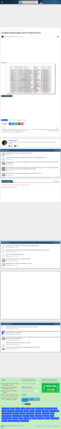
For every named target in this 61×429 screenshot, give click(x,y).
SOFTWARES (39, 416)
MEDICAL (38, 411)
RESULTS (19, 120)
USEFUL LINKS (55, 418)
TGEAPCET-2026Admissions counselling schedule (18, 259)
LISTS (32, 411)
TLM (35, 418)
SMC (32, 416)
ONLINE (38, 413)
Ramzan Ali (12, 140)
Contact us (43, 426)
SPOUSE (46, 416)
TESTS (16, 418)
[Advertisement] (30, 16)
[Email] (22, 124)
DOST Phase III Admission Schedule (15, 254)
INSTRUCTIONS (49, 408)
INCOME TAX (40, 408)
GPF (33, 408)
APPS (13, 408)
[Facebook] (10, 124)
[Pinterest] (19, 124)
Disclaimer (49, 426)
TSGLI (48, 418)
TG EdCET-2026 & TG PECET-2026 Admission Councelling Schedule (22, 245)
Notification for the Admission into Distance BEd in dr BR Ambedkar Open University (27, 250)
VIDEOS (5, 420)
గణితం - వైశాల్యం (6, 390)
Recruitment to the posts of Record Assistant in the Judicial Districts (23, 173)
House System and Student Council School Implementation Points (23, 347)
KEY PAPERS (11, 411)
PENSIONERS (46, 413)
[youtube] (15, 146)
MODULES (16, 413)
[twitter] (17, 146)
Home (2, 29)
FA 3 (18, 408)
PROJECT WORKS (6, 416)
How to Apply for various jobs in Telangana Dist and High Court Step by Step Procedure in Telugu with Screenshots (32, 162)
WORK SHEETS (25, 420)
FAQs (28, 408)
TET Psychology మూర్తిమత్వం (10, 387)
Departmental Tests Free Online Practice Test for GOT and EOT (22, 327)
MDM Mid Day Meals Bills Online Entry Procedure (18, 342)
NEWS (23, 413)
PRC (53, 413)
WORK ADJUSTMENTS (14, 420)
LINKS (27, 411)
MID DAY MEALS (54, 411)
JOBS (10, 120)
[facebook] (9, 146)
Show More (56, 242)
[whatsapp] (11, 146)
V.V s (6, 29)
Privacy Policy (56, 426)
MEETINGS (46, 411)
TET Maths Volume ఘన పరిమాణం (11, 383)
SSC (52, 416)
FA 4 (23, 408)
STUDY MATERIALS (7, 418)
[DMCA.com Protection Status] (26, 404)
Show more (57, 150)
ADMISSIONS (6, 408)
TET (21, 418)
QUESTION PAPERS (17, 416)
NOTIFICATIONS (30, 413)
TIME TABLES (28, 418)
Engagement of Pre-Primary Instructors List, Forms (19, 153)
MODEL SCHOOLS (7, 413)
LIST (14, 120)
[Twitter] (13, 124)
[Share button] (25, 124)
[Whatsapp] (16, 124)
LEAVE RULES (19, 411)
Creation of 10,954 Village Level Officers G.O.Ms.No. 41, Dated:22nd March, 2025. (26, 157)
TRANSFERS (41, 418)
